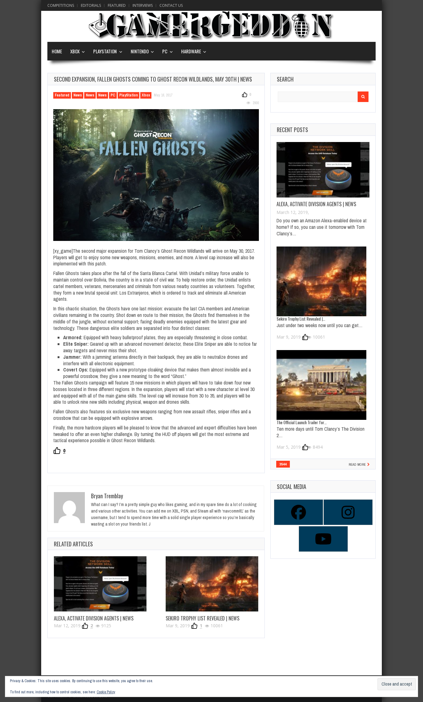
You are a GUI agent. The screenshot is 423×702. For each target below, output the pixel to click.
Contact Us (171, 5)
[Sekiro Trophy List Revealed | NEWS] (212, 583)
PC (164, 51)
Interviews (143, 5)
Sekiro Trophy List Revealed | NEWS (202, 618)
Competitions (60, 5)
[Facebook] (298, 512)
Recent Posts (292, 130)
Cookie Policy (106, 692)
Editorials (91, 5)
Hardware (191, 51)
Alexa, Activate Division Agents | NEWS (93, 618)
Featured (117, 5)
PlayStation (105, 51)
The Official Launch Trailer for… (302, 422)
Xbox (75, 51)
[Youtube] (323, 539)
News (77, 95)
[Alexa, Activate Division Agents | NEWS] (100, 583)
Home (57, 51)
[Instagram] (348, 512)
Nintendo (140, 51)
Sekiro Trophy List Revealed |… (301, 318)
